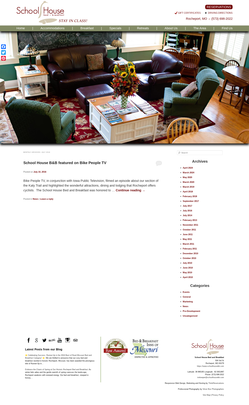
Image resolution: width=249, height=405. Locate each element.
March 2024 (188, 172)
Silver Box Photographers (213, 389)
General (187, 297)
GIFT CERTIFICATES (189, 13)
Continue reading (130, 190)
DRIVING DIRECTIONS (220, 13)
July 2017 (187, 206)
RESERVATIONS (219, 7)
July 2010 (187, 263)
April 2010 (188, 277)
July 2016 (187, 210)
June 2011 (188, 234)
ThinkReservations (216, 383)
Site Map (206, 395)
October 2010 (189, 258)
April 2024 (188, 168)
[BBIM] (144, 349)
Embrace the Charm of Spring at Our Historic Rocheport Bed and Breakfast (56, 369)
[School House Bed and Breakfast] (52, 23)
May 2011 (187, 239)
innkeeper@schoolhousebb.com (210, 377)
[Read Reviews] (75, 340)
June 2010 (188, 267)
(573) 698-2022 (222, 18)
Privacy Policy (218, 395)
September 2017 (191, 201)
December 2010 (190, 253)
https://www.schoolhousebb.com (210, 366)
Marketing (188, 301)
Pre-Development (191, 311)
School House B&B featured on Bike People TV (64, 163)
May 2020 (187, 177)
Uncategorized (190, 316)
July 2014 (187, 215)
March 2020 (188, 182)
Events (186, 292)
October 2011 (189, 229)
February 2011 (190, 248)
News (35, 199)
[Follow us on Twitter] (44, 340)
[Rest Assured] (116, 349)
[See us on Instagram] (67, 340)
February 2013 (190, 220)
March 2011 (188, 244)
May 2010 (187, 272)
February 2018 (190, 196)
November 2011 (190, 225)
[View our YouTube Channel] (59, 340)
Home (20, 28)
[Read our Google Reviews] (36, 340)
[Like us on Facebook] (28, 340)
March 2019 (188, 187)
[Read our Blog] (51, 340)
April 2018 (188, 191)
